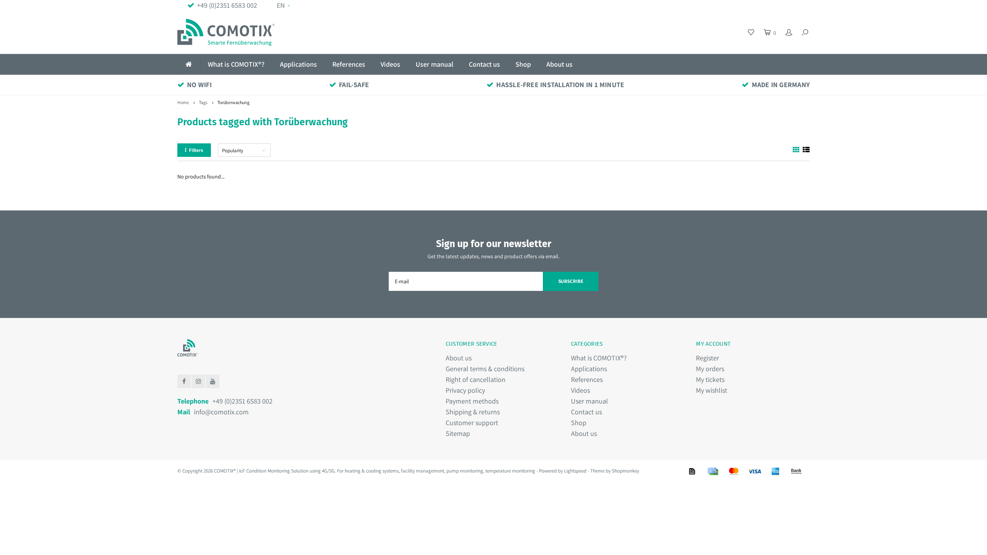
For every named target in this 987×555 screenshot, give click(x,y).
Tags (203, 102)
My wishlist (711, 390)
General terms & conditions (485, 368)
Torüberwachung (233, 102)
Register (707, 357)
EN (281, 5)
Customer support (472, 422)
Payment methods (472, 401)
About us (559, 64)
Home (183, 102)
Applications (298, 64)
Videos (390, 64)
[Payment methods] (692, 471)
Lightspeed (575, 471)
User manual (434, 64)
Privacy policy (465, 390)
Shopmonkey (625, 471)
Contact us (484, 64)
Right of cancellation (475, 379)
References (348, 64)
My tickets (710, 379)
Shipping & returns (473, 411)
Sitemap (458, 433)
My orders (710, 368)
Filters (196, 150)
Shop (523, 64)
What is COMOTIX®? (236, 64)
